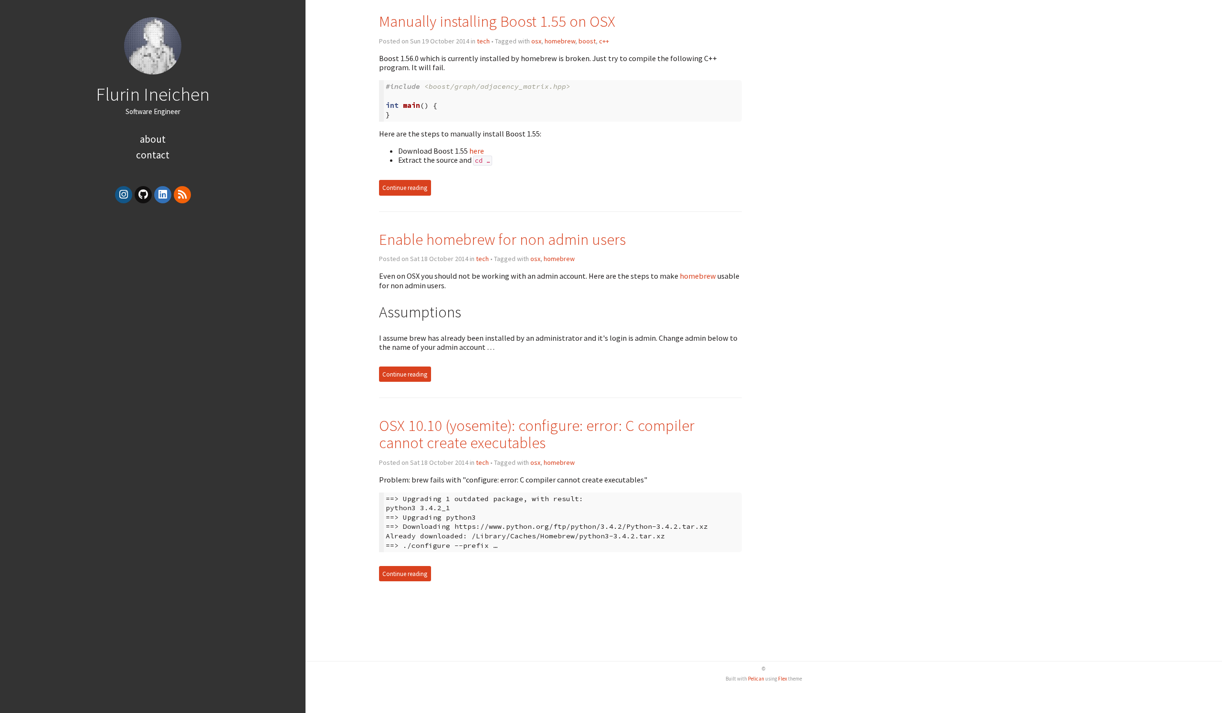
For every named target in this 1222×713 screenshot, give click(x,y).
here (476, 151)
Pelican (756, 678)
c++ (604, 41)
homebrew (560, 41)
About (153, 139)
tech (483, 41)
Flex (782, 678)
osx (536, 41)
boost (587, 41)
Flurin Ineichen (153, 94)
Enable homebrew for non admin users (502, 239)
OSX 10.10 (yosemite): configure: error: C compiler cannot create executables (537, 434)
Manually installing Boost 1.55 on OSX (497, 21)
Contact (152, 154)
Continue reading (404, 188)
